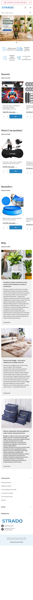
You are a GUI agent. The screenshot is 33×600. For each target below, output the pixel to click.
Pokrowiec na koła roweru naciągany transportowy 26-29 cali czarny (12, 162)
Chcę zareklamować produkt (8, 489)
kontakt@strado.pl (8, 526)
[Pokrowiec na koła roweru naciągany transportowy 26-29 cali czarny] (12, 148)
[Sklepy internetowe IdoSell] (16, 542)
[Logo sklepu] (7, 7)
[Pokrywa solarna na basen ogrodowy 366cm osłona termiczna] (12, 205)
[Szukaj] (30, 12)
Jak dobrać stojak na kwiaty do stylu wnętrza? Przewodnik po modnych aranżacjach (15, 284)
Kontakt (3, 500)
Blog (3, 243)
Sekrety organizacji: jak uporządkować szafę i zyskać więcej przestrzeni (16, 432)
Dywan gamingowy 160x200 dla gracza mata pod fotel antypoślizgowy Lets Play (11, 107)
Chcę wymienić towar (7, 496)
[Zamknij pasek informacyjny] (29, 2)
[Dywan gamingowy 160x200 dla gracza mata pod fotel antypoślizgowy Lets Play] (12, 92)
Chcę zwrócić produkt (7, 493)
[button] (13, 42)
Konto (3, 507)
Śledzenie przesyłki (6, 486)
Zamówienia (5, 478)
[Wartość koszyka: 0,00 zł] (25, 7)
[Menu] (30, 7)
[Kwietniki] (16, 28)
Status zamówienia (6, 482)
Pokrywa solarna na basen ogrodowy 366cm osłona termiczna (12, 218)
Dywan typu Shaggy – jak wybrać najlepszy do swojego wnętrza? (14, 361)
